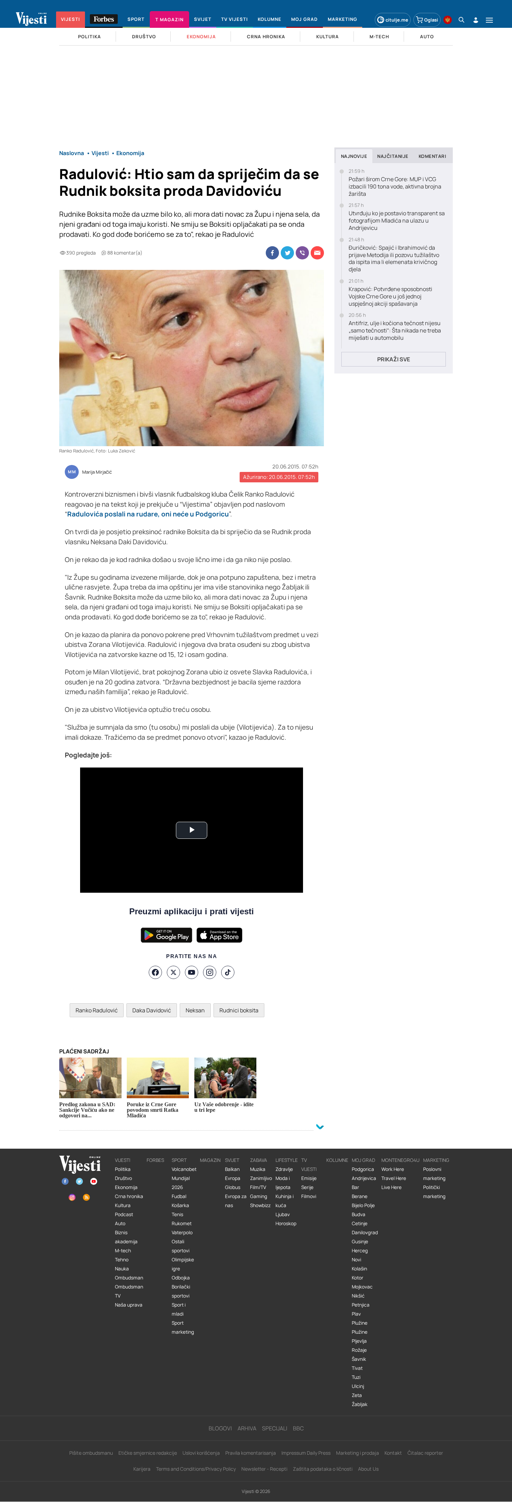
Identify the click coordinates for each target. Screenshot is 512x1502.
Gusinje (360, 1241)
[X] (173, 972)
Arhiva (247, 1428)
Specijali (274, 1428)
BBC (298, 1428)
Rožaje (359, 1350)
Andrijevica (364, 1178)
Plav (356, 1314)
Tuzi (356, 1377)
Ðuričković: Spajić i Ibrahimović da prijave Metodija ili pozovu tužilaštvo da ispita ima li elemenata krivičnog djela (394, 258)
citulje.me (397, 20)
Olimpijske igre (183, 1264)
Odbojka (181, 1278)
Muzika (257, 1169)
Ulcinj (358, 1386)
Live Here (391, 1187)
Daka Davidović (151, 1010)
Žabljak (359, 1404)
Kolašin (359, 1269)
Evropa (232, 1178)
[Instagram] (209, 972)
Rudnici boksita (238, 1010)
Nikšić (358, 1296)
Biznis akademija (126, 1237)
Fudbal (179, 1196)
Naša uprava (128, 1305)
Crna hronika (129, 1196)
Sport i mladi (179, 1309)
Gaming (258, 1196)
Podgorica (363, 1169)
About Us (368, 1468)
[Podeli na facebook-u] (272, 252)
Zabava (258, 1160)
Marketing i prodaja (357, 1452)
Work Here (392, 1169)
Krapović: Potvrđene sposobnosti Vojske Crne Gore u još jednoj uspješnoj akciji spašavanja (390, 296)
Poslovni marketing (434, 1173)
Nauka (122, 1269)
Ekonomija (126, 1187)
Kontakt (393, 1452)
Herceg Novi (360, 1255)
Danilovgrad (365, 1232)
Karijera (141, 1468)
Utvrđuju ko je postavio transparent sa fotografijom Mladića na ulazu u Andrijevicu (397, 220)
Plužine (359, 1323)
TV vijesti (309, 1164)
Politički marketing (434, 1191)
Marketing (436, 1160)
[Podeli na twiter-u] (287, 252)
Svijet (232, 1160)
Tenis (177, 1214)
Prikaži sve (393, 359)
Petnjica (361, 1305)
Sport (179, 1160)
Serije (307, 1187)
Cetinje (359, 1223)
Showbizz (260, 1205)
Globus (232, 1187)
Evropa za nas (236, 1200)
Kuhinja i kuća (285, 1200)
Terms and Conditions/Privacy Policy (196, 1468)
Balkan (232, 1169)
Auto (120, 1223)
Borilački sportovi (181, 1291)
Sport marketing (183, 1327)
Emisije (309, 1178)
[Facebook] (155, 972)
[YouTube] (191, 972)
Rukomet (182, 1223)
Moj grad (363, 1160)
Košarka (180, 1205)
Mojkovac (362, 1287)
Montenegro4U (400, 1160)
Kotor (357, 1278)
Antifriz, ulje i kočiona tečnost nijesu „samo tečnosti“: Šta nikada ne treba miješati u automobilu (395, 330)
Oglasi (431, 20)
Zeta (357, 1395)
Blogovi (220, 1428)
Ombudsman (129, 1278)
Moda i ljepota (283, 1182)
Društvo (123, 1178)
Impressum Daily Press (306, 1452)
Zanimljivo (261, 1178)
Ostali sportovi (180, 1246)
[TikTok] (227, 972)
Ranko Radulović (97, 1010)
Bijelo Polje (363, 1205)
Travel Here (393, 1178)
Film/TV (258, 1187)
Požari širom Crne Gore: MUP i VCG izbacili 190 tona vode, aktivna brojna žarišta (395, 186)
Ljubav (283, 1214)
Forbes (155, 1160)
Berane (359, 1196)
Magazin (210, 1160)
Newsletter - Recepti (264, 1468)
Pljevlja (359, 1341)
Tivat (357, 1368)
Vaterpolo (182, 1232)
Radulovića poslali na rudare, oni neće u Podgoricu (148, 514)
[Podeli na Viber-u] (302, 252)
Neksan (195, 1010)
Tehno (122, 1259)
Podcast (124, 1214)
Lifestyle (287, 1160)
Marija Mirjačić (97, 472)
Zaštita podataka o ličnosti (322, 1468)
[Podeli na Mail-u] (317, 252)
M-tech (123, 1250)
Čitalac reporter (425, 1452)
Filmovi (308, 1196)
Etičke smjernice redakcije (147, 1452)
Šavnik (359, 1359)
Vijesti (122, 1160)
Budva (358, 1214)
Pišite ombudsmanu (91, 1452)
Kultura (123, 1205)
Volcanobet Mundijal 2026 (184, 1178)
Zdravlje (284, 1169)
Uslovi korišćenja (201, 1452)
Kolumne (337, 1160)
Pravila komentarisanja (250, 1452)
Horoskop (286, 1223)
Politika (123, 1169)
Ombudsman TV (129, 1291)
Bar (355, 1187)
